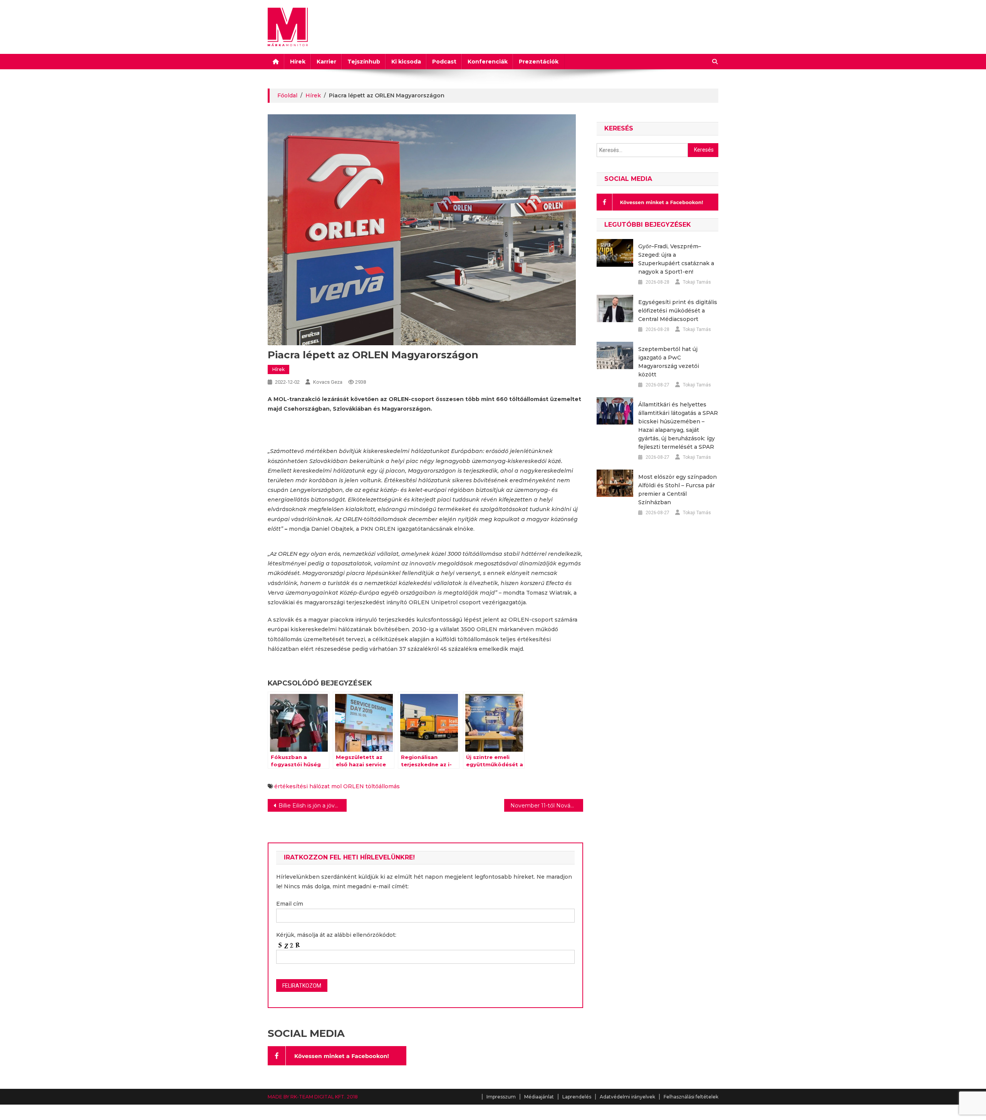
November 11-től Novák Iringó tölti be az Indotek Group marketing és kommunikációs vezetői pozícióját (546, 805)
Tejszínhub (363, 61)
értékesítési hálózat (302, 786)
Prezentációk (538, 61)
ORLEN (353, 786)
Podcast (444, 61)
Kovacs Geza (327, 382)
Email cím (289, 903)
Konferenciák (488, 61)
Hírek (297, 61)
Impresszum (501, 1097)
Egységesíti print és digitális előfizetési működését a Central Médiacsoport (677, 311)
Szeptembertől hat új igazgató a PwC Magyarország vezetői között (668, 362)
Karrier (326, 61)
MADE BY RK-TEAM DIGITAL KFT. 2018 (313, 1097)
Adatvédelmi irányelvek (627, 1097)
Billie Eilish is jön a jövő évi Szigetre (312, 805)
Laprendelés (576, 1097)
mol (336, 786)
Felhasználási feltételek (691, 1097)
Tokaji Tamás (697, 282)
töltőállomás (383, 786)
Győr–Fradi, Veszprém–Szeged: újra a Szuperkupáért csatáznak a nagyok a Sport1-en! (676, 259)
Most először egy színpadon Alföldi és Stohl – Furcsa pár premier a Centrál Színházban (677, 489)
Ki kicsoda (406, 61)
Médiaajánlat (539, 1097)
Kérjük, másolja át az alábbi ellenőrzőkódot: (336, 934)
